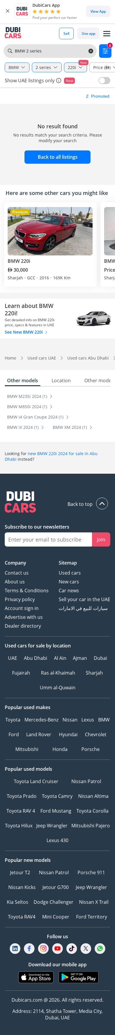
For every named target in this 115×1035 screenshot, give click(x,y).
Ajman (80, 658)
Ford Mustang (55, 811)
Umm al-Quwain (57, 687)
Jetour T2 (20, 872)
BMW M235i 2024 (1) (27, 396)
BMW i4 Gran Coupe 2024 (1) (36, 417)
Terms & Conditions (27, 590)
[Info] (59, 80)
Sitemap (68, 563)
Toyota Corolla (92, 811)
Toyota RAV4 (21, 916)
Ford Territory (91, 916)
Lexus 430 (57, 840)
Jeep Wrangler (52, 825)
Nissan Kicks (22, 887)
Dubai (100, 658)
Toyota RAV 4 (20, 811)
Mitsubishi (26, 749)
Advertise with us (24, 617)
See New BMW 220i (24, 332)
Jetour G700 (55, 887)
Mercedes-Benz (41, 719)
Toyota (12, 719)
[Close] (8, 11)
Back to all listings (58, 157)
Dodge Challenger (53, 902)
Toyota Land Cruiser (36, 781)
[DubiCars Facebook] (29, 948)
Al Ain (60, 658)
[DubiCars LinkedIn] (15, 948)
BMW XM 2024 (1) (70, 427)
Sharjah (94, 673)
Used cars (70, 573)
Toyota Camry (57, 796)
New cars (69, 581)
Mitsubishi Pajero (90, 825)
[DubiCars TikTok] (72, 948)
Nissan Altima (93, 796)
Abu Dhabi (35, 658)
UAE (12, 658)
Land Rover (38, 734)
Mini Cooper (55, 916)
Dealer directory (23, 626)
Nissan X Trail (94, 902)
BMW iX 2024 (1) (23, 427)
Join (101, 539)
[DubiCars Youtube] (57, 948)
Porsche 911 (91, 872)
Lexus (87, 719)
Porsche (90, 749)
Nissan (70, 719)
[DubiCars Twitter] (85, 948)
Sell (66, 33)
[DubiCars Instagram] (43, 948)
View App (98, 11)
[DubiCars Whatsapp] (100, 948)
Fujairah (21, 673)
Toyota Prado (22, 796)
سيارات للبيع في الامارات (83, 608)
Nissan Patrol (86, 781)
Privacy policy (20, 599)
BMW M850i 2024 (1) (27, 406)
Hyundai (68, 734)
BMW (104, 719)
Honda (60, 749)
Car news (69, 590)
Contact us (17, 573)
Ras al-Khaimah (58, 673)
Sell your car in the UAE (84, 599)
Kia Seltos (17, 902)
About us (15, 581)
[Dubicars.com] (57, 502)
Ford (14, 734)
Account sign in (22, 608)
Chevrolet (95, 734)
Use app (88, 33)
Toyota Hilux (18, 825)
